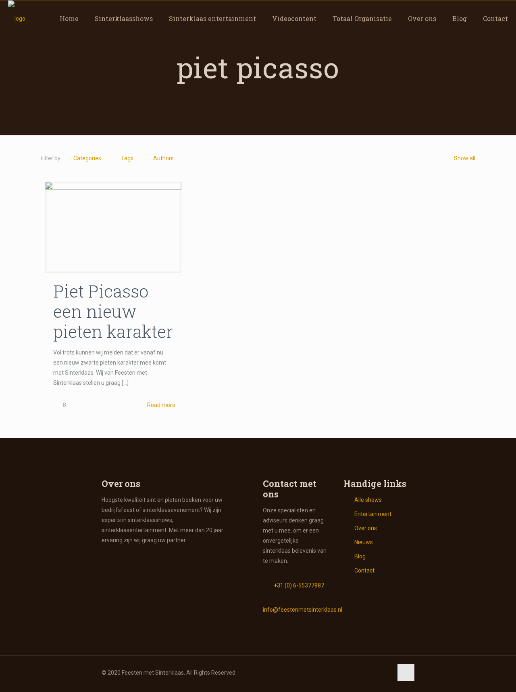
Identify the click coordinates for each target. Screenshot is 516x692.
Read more (161, 405)
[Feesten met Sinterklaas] (16, 18)
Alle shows (368, 500)
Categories (87, 158)
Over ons (365, 528)
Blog (360, 556)
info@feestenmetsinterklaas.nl (302, 609)
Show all (464, 158)
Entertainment (372, 514)
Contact (364, 570)
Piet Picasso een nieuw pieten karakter (113, 311)
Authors (163, 158)
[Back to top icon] (405, 672)
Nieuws (363, 542)
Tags (127, 158)
